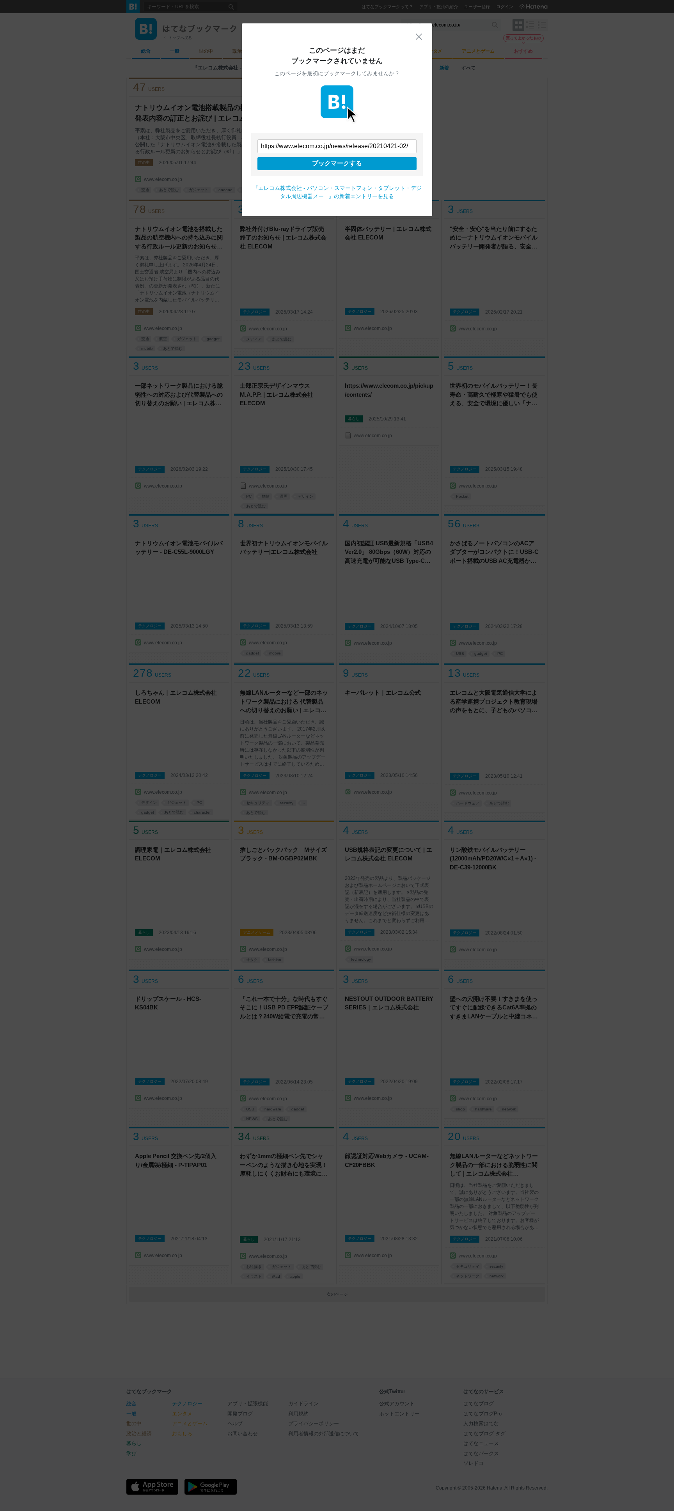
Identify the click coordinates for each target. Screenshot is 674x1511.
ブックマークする (337, 163)
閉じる (419, 37)
